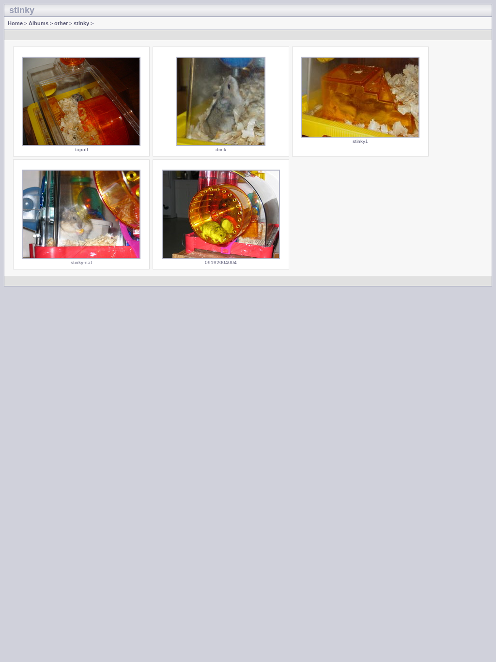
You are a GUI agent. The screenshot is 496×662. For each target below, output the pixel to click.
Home (15, 23)
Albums (38, 23)
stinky (81, 23)
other (61, 23)
